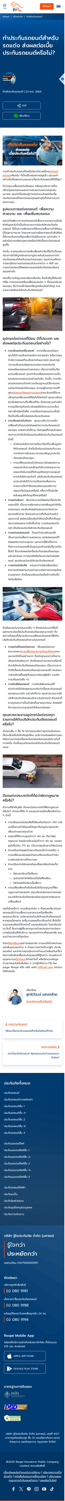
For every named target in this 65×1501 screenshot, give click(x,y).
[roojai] (17, 6)
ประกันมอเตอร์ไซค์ (14, 1144)
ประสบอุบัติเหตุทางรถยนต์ (27, 393)
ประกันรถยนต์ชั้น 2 (14, 1120)
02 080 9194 (17, 1319)
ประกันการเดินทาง (14, 1214)
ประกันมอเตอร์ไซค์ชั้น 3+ (17, 1170)
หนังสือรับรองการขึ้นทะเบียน (30, 1477)
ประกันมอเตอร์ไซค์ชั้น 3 (17, 1177)
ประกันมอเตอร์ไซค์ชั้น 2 (17, 1164)
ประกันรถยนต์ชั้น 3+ (15, 1126)
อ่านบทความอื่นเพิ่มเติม (39, 1001)
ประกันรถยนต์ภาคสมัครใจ (18, 1100)
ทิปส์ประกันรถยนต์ (13, 92)
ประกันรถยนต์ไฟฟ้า (14, 1188)
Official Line (45, 967)
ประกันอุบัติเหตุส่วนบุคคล (18, 1208)
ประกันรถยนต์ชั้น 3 (14, 1133)
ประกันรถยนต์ (11, 1093)
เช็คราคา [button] (47, 6)
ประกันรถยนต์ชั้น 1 (14, 1106)
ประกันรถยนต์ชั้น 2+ (15, 1113)
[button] (59, 6)
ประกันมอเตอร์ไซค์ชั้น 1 (16, 1150)
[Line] (28, 1489)
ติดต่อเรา (21, 959)
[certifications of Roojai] (15, 1407)
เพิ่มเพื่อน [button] (24, 116)
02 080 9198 (17, 1305)
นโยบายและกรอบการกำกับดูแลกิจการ (35, 1479)
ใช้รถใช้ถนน (14, 943)
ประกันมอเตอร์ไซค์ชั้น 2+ (17, 1157)
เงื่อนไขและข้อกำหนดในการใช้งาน (22, 1473)
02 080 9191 (17, 1291)
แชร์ (23, 105)
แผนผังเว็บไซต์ (48, 1481)
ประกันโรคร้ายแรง (14, 1201)
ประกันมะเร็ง (11, 1194)
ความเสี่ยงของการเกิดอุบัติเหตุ (37, 652)
